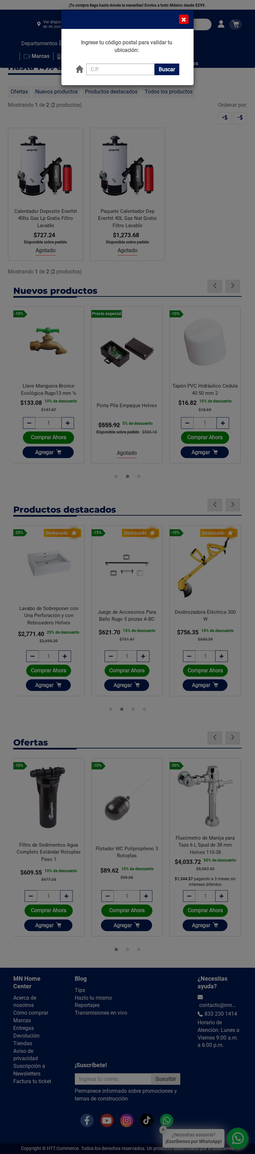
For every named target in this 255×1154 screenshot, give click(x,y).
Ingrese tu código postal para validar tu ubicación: (126, 46)
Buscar (167, 69)
